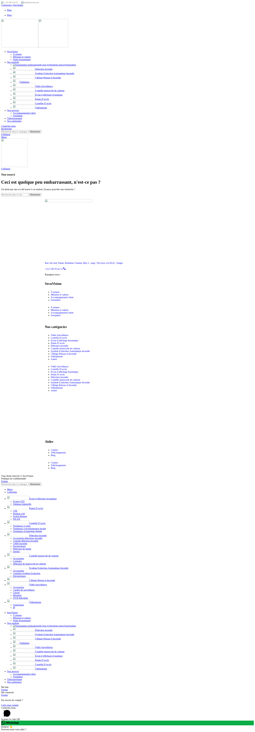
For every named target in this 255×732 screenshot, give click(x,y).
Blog (53, 455)
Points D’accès (42, 99)
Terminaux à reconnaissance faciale (29, 528)
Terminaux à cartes (22, 526)
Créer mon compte (9, 705)
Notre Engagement (22, 59)
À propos (17, 54)
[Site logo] (20, 46)
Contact (54, 450)
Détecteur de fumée (22, 549)
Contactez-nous (8, 126)
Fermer (4, 481)
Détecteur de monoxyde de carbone (29, 564)
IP (14, 607)
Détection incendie (44, 69)
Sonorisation (70, 65)
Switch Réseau (20, 516)
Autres (54, 359)
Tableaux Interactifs (22, 504)
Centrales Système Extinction (26, 573)
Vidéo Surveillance (44, 86)
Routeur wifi (19, 513)
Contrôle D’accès (43, 103)
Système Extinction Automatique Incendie (54, 73)
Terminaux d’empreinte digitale (27, 531)
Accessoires (18, 558)
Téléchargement (58, 452)
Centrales (17, 561)
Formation (18, 115)
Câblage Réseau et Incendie (48, 77)
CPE (15, 511)
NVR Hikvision (20, 598)
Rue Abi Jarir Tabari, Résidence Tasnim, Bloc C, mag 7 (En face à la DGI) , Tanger (84, 263)
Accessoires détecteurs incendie (27, 538)
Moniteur (17, 595)
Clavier (16, 592)
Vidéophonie (41, 107)
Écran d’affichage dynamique (49, 95)
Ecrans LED (19, 501)
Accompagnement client (24, 113)
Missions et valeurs (22, 57)
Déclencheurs (19, 576)
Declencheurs (19, 546)
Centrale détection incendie (25, 541)
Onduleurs (24, 82)
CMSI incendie (20, 543)
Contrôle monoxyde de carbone (49, 90)
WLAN (16, 519)
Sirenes (16, 551)
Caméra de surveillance (24, 590)
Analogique (18, 605)
